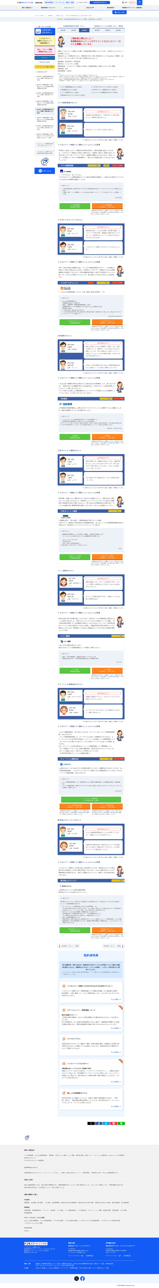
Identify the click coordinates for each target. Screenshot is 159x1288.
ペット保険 (98, 1210)
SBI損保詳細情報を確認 (75, 436)
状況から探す (28, 1179)
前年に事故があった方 (82, 1185)
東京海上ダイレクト (68, 881)
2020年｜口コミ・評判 (112, 946)
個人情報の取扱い (111, 212)
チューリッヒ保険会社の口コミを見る (105, 92)
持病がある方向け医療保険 (69, 1202)
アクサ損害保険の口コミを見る (71, 87)
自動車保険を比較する (99, 2)
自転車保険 (115, 1210)
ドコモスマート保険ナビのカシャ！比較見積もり (44, 41)
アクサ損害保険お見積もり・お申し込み (107, 206)
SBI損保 (63, 399)
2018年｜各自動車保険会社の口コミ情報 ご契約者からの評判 (45, 127)
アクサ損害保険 (66, 166)
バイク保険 (60, 1210)
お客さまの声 (90, 7)
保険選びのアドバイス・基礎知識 (132, 7)
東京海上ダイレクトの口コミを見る (73, 95)
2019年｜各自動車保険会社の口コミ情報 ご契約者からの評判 (45, 111)
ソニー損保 (65, 636)
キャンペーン (68, 7)
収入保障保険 (125, 1202)
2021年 (97, 30)
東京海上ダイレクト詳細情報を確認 (75, 930)
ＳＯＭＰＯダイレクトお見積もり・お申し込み (107, 322)
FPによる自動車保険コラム (110, 1172)
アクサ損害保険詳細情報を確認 (75, 206)
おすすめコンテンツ (31, 1167)
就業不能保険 (116, 1202)
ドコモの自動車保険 (46, 1220)
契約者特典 (86, 1172)
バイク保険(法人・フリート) (85, 1210)
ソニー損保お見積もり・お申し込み (107, 670)
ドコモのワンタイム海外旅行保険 (110, 1220)
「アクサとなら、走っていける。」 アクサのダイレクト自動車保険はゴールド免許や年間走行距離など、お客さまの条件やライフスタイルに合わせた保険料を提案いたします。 (91, 177)
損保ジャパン (89, 1155)
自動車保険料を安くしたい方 (66, 1185)
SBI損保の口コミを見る (69, 89)
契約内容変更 (49, 2)
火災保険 (52, 1210)
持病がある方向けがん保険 (102, 1202)
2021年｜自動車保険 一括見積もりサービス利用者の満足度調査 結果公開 (45, 86)
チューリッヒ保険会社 (69, 759)
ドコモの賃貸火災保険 (71, 1220)
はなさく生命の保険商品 (31, 1220)
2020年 (73, 30)
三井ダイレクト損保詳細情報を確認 (75, 557)
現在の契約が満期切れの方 (49, 1185)
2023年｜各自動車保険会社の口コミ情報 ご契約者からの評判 (45, 78)
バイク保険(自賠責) (70, 1210)
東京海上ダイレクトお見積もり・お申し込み (107, 930)
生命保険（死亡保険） (37, 1202)
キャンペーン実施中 (118, 165)
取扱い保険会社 (29, 1150)
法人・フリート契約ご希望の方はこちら (44, 50)
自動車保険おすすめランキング (33, 1172)
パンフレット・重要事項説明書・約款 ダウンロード (44, 144)
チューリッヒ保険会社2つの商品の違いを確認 (91, 799)
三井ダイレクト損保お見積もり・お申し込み (107, 557)
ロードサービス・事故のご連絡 (65, 2)
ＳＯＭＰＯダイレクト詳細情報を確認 (75, 322)
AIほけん (26, 1230)
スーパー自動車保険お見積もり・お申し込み (107, 806)
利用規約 (102, 212)
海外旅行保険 (107, 1210)
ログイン (45, 57)
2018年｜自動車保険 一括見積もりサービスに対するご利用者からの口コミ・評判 (45, 135)
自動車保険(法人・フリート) (40, 1210)
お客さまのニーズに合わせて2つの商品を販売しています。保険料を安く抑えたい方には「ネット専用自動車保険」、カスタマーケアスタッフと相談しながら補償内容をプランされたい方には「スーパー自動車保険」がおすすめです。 (91, 770)
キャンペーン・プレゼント (51, 1172)
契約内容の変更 (45, 62)
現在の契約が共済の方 (30, 1187)
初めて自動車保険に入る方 (32, 1185)
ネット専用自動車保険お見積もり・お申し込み (74, 806)
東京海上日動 (80, 1155)
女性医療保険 (56, 1202)
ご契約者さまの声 (42, 72)
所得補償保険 (28, 1212)
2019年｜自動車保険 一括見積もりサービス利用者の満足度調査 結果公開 (45, 119)
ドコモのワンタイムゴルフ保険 (33, 1223)
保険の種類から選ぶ (31, 1194)
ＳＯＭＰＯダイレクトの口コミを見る (105, 87)
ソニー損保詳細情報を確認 (75, 670)
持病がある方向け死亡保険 (85, 1202)
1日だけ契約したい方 (58, 1187)
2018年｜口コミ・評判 (70, 946)
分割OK (106, 165)
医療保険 (26, 1202)
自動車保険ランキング (47, 7)
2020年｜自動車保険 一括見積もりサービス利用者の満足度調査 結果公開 (45, 102)
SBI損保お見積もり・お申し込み (107, 436)
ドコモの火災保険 (58, 1220)
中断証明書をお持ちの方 (116, 1185)
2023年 (63, 30)
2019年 (84, 30)
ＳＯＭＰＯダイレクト (69, 283)
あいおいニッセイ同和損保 (116, 1155)
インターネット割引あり (95, 165)
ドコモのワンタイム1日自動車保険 (89, 1220)
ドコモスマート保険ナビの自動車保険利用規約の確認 (44, 152)
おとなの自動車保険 (41, 1155)
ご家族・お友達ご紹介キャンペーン (71, 1172)
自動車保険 (27, 1210)
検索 (126, 2)
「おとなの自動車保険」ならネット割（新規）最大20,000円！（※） (83, 292)
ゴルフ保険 (123, 1210)
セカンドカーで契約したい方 (99, 1185)
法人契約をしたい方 (44, 1187)
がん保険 (47, 1202)
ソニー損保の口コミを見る (70, 92)
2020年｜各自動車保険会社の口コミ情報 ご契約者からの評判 (45, 94)
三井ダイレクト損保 (68, 511)
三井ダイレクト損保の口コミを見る (104, 89)
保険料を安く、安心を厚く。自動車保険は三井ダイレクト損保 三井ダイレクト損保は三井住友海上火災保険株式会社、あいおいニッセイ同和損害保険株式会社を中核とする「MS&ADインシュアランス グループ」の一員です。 (91, 523)
